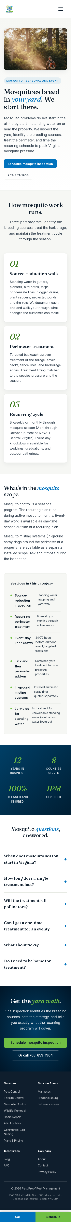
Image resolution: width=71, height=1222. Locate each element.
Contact (43, 1165)
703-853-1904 (18, 175)
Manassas (44, 1091)
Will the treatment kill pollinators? (25, 903)
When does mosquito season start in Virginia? (31, 859)
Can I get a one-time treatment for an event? (27, 925)
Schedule (53, 1217)
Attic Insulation (13, 1123)
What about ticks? (21, 944)
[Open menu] (62, 9)
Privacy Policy (47, 1172)
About (42, 1159)
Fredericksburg (48, 1097)
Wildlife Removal (15, 1110)
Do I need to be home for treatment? (27, 964)
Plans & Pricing (13, 1140)
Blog (7, 1159)
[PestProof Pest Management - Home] (9, 9)
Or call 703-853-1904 (35, 1055)
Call (18, 1217)
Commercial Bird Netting (14, 1132)
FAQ (6, 1165)
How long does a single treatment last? (26, 881)
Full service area (48, 1104)
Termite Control (14, 1097)
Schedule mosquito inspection (30, 164)
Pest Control (12, 1091)
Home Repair (12, 1117)
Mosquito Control (15, 1104)
